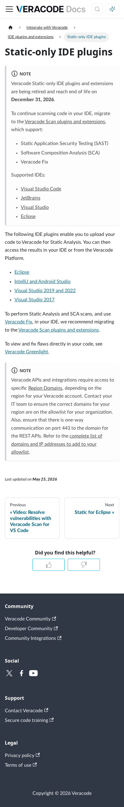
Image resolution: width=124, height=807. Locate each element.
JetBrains (30, 198)
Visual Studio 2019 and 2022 (45, 290)
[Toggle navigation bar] (9, 9)
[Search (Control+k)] (97, 9)
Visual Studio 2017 (34, 299)
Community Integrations (30, 638)
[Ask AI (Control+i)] (112, 9)
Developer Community (28, 628)
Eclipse (28, 216)
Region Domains (45, 388)
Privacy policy (19, 755)
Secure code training (26, 720)
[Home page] (10, 27)
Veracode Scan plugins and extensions (65, 121)
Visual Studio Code (41, 189)
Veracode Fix (18, 321)
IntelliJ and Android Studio (42, 281)
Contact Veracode (24, 710)
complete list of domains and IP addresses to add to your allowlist (56, 444)
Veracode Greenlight (26, 351)
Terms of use (18, 765)
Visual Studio (35, 207)
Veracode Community (28, 619)
